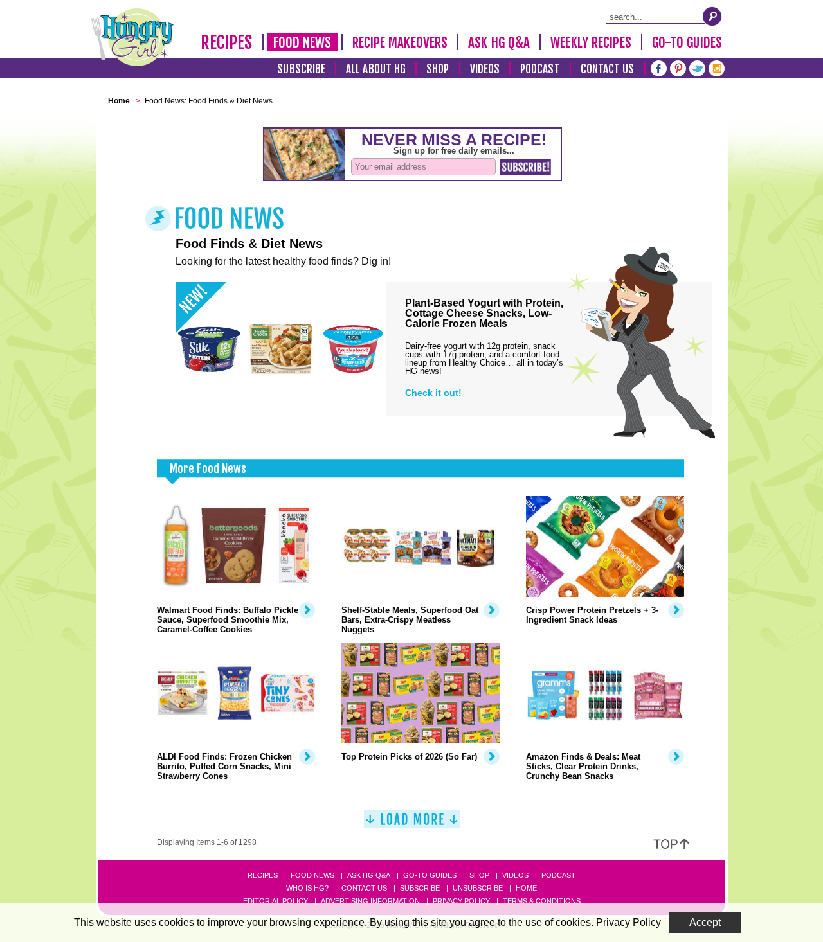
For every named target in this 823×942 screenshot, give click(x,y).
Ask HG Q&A (499, 42)
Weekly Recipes (590, 42)
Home (526, 888)
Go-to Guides (430, 875)
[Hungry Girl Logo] (132, 37)
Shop (437, 69)
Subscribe (301, 69)
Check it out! (433, 392)
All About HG (376, 69)
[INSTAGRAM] (717, 67)
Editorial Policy (275, 901)
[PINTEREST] (678, 67)
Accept (705, 922)
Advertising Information (370, 901)
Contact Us (608, 69)
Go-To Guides (687, 42)
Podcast (540, 69)
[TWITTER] (697, 67)
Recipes (227, 42)
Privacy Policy (461, 901)
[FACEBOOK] (659, 67)
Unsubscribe (478, 888)
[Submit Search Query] (712, 16)
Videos (485, 69)
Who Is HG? (307, 888)
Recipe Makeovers (400, 42)
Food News (302, 42)
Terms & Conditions (542, 901)
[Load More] (412, 824)
